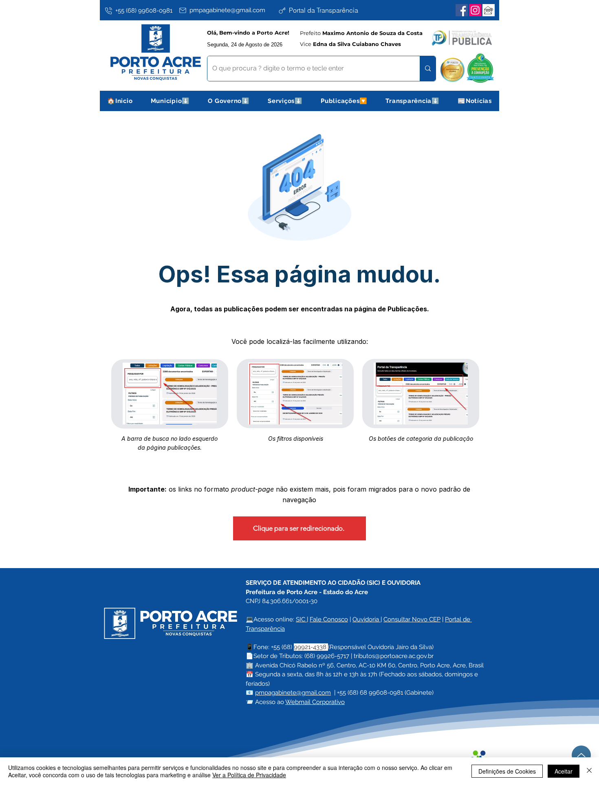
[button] (170, 101)
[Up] (581, 755)
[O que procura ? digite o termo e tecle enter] (428, 68)
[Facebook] (462, 10)
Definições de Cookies (507, 771)
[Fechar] (589, 771)
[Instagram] (475, 10)
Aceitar (564, 771)
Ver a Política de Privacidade (249, 775)
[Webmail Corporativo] (488, 10)
